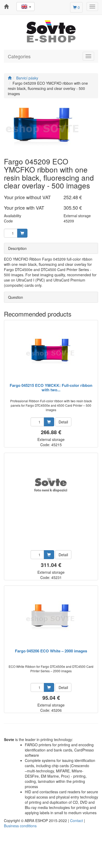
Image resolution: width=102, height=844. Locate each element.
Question (15, 297)
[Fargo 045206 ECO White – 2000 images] (51, 617)
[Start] (10, 78)
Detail (63, 421)
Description (17, 248)
